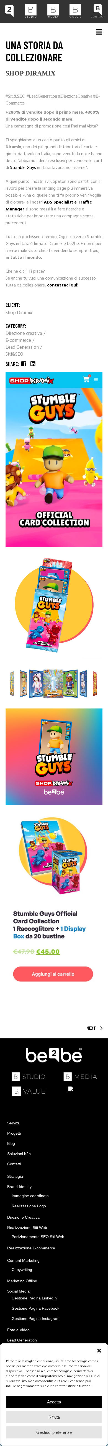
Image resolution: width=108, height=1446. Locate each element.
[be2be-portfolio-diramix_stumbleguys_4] (54, 899)
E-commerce (19, 340)
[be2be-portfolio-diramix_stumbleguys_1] (54, 459)
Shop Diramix (19, 312)
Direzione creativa (24, 333)
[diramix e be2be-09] (54, 756)
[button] (99, 1350)
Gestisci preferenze (54, 1432)
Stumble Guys (23, 167)
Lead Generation (23, 347)
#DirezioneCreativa (75, 96)
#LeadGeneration (42, 96)
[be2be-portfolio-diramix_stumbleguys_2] (54, 604)
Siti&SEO (14, 354)
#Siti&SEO (16, 96)
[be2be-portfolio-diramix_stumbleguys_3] (54, 683)
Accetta (54, 1402)
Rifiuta (54, 1417)
